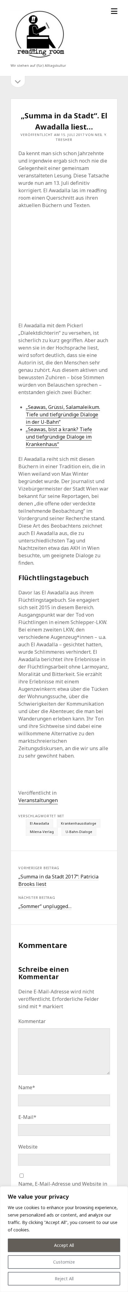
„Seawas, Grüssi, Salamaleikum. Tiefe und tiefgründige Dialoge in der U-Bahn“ (63, 414)
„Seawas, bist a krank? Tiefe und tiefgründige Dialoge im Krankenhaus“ (59, 437)
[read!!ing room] (38, 59)
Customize (64, 1262)
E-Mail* (27, 1117)
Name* (26, 1087)
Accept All (64, 1245)
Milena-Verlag (42, 831)
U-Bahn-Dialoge (79, 831)
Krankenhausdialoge (78, 823)
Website (28, 1146)
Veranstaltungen (38, 800)
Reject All (64, 1278)
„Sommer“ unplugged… (44, 906)
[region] (64, 1239)
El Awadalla (39, 823)
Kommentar (32, 1021)
